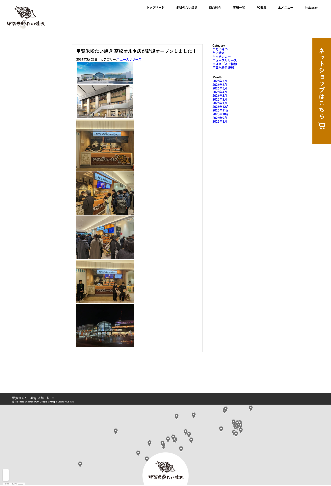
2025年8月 (219, 121)
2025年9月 (219, 117)
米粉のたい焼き (186, 7)
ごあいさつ (220, 49)
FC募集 (261, 7)
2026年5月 (219, 88)
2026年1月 (219, 103)
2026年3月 (219, 95)
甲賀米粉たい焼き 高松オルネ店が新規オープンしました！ (136, 51)
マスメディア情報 (224, 64)
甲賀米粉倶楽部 (223, 67)
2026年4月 (219, 91)
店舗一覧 (239, 7)
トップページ (155, 7)
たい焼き (218, 52)
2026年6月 (219, 84)
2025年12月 (220, 106)
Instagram (312, 7)
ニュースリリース (129, 59)
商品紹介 (215, 7)
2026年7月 (219, 81)
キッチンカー (221, 56)
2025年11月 (220, 110)
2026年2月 (219, 99)
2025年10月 (220, 114)
